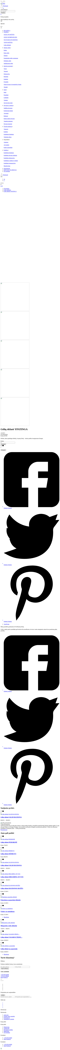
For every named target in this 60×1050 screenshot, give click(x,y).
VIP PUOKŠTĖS (8, 42)
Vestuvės (6, 129)
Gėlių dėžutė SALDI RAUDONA (11, 817)
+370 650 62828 (5, 974)
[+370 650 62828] (2, 2)
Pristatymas (6, 1027)
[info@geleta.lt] (4, 2)
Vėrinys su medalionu (8, 911)
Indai (5, 92)
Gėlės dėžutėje (7, 45)
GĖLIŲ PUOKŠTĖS (9, 34)
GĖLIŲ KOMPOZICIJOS (10, 37)
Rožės (5, 50)
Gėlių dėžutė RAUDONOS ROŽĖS (12, 888)
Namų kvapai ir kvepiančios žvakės (12, 84)
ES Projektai (7, 1032)
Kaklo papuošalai (8, 147)
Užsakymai (6, 1028)
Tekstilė (6, 87)
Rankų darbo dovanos (9, 118)
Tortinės (6, 100)
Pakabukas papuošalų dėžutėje (11, 900)
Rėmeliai (6, 76)
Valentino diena (7, 137)
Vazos (5, 68)
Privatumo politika (8, 1029)
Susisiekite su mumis (9, 1019)
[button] (30, 21)
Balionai (6, 116)
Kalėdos (6, 131)
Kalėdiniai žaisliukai (9, 134)
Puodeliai (6, 95)
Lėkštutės (6, 97)
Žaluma (6, 55)
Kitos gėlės (6, 53)
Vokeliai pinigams (8, 121)
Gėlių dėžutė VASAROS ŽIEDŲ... (11, 937)
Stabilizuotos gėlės (8, 63)
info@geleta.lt (4, 977)
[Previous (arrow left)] (1, 980)
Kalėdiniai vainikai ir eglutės (11, 160)
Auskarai (6, 142)
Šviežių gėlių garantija (9, 1016)
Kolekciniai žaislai (8, 110)
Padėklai (6, 79)
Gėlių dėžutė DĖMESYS (8, 854)
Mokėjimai (6, 1031)
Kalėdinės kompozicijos (10, 163)
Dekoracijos (7, 74)
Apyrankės (6, 145)
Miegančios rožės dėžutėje (9, 926)
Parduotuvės (7, 1017)
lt (2, 186)
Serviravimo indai (8, 103)
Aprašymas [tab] (6, 624)
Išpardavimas (7, 166)
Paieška (3, 12)
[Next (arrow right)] (2, 980)
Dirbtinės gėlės (7, 60)
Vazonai (6, 71)
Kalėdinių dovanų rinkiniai (10, 155)
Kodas (2, 436)
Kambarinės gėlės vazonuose (11, 58)
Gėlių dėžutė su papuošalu (9, 949)
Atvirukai (6, 113)
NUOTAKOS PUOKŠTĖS (11, 39)
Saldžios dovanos (8, 108)
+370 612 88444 (5, 976)
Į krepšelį (3, 444)
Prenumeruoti (4, 829)
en (4, 179)
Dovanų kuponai (8, 124)
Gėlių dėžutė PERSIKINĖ (9, 842)
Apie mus (6, 1015)
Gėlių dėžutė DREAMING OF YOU (12, 877)
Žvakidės (6, 82)
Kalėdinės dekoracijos (9, 158)
